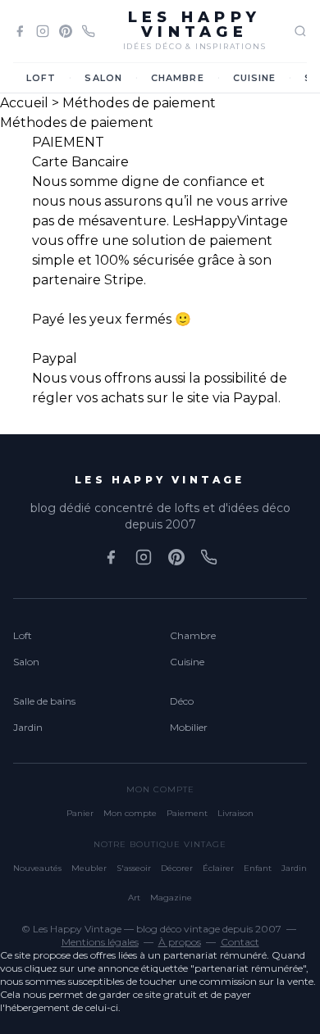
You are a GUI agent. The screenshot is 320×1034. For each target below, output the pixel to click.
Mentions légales (100, 942)
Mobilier (189, 727)
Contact (240, 942)
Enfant (258, 868)
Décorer (177, 868)
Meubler (89, 868)
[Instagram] (42, 31)
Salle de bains (44, 701)
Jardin (28, 727)
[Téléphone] (88, 31)
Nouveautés (37, 868)
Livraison (235, 813)
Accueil (24, 103)
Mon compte (130, 813)
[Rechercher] (300, 31)
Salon (103, 78)
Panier (80, 813)
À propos (179, 942)
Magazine (171, 897)
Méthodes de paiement (139, 103)
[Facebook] (19, 31)
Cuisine (255, 78)
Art (134, 897)
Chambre (177, 78)
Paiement (187, 813)
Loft (41, 78)
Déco (182, 701)
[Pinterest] (65, 31)
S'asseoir (134, 868)
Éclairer (218, 868)
